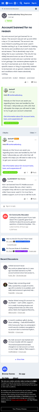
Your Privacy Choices (20, 409)
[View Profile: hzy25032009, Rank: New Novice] (4, 180)
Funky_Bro (11, 276)
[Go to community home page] (9, 3)
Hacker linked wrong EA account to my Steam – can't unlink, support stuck (21, 302)
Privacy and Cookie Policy (19, 400)
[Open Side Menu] (3, 3)
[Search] (21, 3)
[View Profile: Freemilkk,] (5, 285)
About (15, 378)
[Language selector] (16, 3)
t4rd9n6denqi (12, 352)
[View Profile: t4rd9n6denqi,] (5, 341)
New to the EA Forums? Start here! (19, 239)
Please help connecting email (19, 283)
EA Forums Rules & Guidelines (17, 248)
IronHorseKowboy (14, 14)
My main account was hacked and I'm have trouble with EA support (20, 341)
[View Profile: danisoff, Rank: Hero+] (5, 140)
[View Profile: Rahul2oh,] (5, 322)
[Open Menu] (36, 8)
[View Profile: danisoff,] (6, 90)
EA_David (9, 251)
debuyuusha (12, 313)
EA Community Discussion (11, 9)
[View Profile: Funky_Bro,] (5, 267)
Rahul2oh (11, 332)
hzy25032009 (12, 179)
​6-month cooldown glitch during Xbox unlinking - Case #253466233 (21, 321)
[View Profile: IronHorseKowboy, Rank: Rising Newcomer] (4, 15)
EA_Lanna (9, 241)
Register (27, 3)
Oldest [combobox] (33, 133)
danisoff (12, 89)
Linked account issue (16, 266)
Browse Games (8, 374)
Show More (20, 359)
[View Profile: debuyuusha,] (5, 302)
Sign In (34, 3)
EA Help (5, 378)
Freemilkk (11, 293)
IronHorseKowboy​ (15, 95)
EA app (22, 374)
